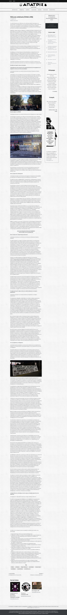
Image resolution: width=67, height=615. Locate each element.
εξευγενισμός (38, 566)
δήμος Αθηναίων (24, 566)
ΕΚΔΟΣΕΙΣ (39, 9)
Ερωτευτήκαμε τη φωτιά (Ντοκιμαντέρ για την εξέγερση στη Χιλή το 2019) (52, 36)
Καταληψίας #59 (35, 590)
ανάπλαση (17, 566)
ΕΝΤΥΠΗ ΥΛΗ (14, 9)
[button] (58, 1)
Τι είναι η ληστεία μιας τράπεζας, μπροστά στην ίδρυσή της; (51, 55)
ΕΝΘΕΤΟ (11, 20)
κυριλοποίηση (20, 568)
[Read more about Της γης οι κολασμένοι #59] (26, 586)
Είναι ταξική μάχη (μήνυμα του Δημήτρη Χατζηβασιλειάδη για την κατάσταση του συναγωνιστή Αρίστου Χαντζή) (52, 41)
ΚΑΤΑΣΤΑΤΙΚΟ (52, 9)
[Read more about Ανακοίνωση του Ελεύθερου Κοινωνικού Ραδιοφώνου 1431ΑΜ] (15, 586)
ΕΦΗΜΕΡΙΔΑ (22, 9)
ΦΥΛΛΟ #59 (29, 596)
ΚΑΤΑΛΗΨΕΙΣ (34, 592)
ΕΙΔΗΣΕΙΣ (27, 9)
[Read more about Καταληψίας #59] (37, 585)
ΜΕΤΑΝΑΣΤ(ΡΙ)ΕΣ (24, 596)
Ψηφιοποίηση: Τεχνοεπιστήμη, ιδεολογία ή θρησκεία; (52, 63)
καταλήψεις (13, 568)
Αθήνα (12, 566)
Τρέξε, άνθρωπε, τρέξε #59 (52, 59)
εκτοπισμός (31, 566)
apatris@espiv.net (49, 160)
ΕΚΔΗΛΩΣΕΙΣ (34, 9)
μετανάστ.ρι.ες (27, 568)
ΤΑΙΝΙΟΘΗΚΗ (45, 9)
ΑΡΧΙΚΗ (10, 1)
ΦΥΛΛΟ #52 (16, 20)
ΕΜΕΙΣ (14, 1)
